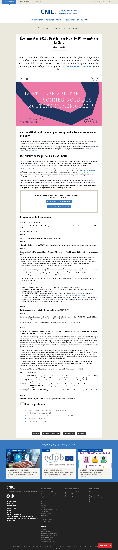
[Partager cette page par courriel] (27, 79)
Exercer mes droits (53, 20)
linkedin (12, 496)
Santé (43, 502)
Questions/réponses (70, 496)
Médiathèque (11, 501)
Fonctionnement (46, 531)
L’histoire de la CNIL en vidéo (50, 535)
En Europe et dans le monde (49, 533)
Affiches (91, 494)
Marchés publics (46, 539)
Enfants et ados (45, 500)
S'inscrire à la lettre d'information (19, 516)
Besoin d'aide (105, 545)
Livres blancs (93, 502)
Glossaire (10, 503)
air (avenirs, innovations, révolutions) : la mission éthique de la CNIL (50, 416)
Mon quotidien (37, 20)
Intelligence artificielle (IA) (36, 418)
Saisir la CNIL (69, 494)
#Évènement (81, 433)
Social (43, 504)
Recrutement (89, 546)
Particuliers (9, 2)
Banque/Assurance (46, 513)
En (98, 2)
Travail (43, 508)
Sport (42, 517)
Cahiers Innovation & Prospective (95, 499)
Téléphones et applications (49, 496)
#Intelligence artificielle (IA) (51, 433)
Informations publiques (74, 546)
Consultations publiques (48, 541)
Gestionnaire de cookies (108, 2)
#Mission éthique (69, 433)
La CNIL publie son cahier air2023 (39, 413)
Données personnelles (31, 546)
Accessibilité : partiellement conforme (52, 546)
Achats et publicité (46, 511)
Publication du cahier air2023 (60, 206)
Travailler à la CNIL (47, 537)
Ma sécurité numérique (48, 492)
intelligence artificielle (28, 165)
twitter (8, 496)
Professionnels (25, 2)
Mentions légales (15, 546)
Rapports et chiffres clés (96, 496)
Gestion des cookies (13, 514)
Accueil (38, 28)
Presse (38, 2)
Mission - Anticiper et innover (37, 421)
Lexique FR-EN (11, 506)
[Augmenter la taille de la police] (97, 79)
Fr (94, 2)
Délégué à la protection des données (91, 450)
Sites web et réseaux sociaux (49, 494)
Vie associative (45, 521)
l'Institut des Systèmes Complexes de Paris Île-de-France (66, 295)
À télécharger (69, 20)
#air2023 (36, 433)
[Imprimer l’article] (21, 79)
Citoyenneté (44, 515)
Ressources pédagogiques (96, 492)
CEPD (47, 450)
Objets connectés (46, 498)
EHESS (34, 295)
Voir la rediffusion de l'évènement (59, 201)
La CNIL (80, 20)
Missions (43, 529)
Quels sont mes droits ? (72, 492)
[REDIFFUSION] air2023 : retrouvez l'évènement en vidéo (47, 410)
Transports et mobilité (47, 519)
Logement (44, 505)
